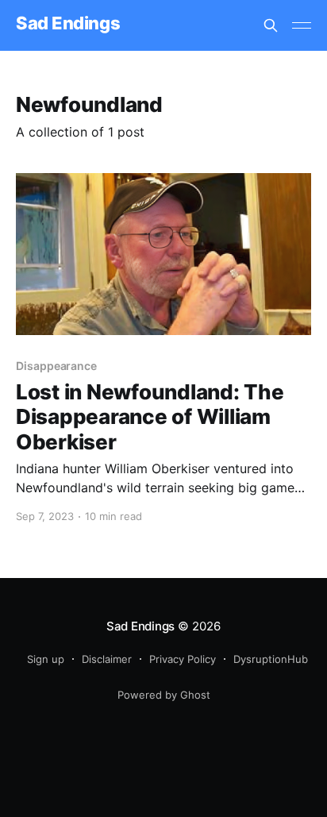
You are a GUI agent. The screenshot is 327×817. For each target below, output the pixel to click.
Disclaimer (107, 659)
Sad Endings (68, 23)
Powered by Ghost (163, 694)
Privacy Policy (182, 659)
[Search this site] (270, 25)
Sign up (45, 659)
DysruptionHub (270, 659)
